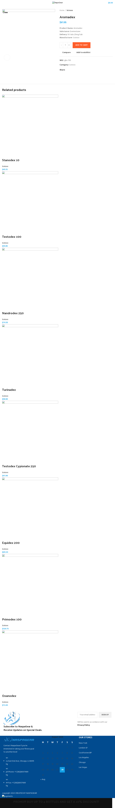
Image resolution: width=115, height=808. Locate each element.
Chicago (82, 762)
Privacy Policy (83, 725)
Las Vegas (83, 767)
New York (83, 743)
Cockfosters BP (85, 752)
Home (62, 10)
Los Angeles (84, 757)
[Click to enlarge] (7, 57)
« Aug (42, 779)
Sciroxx (70, 10)
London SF (83, 748)
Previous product (105, 10)
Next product (111, 10)
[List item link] (19, 773)
